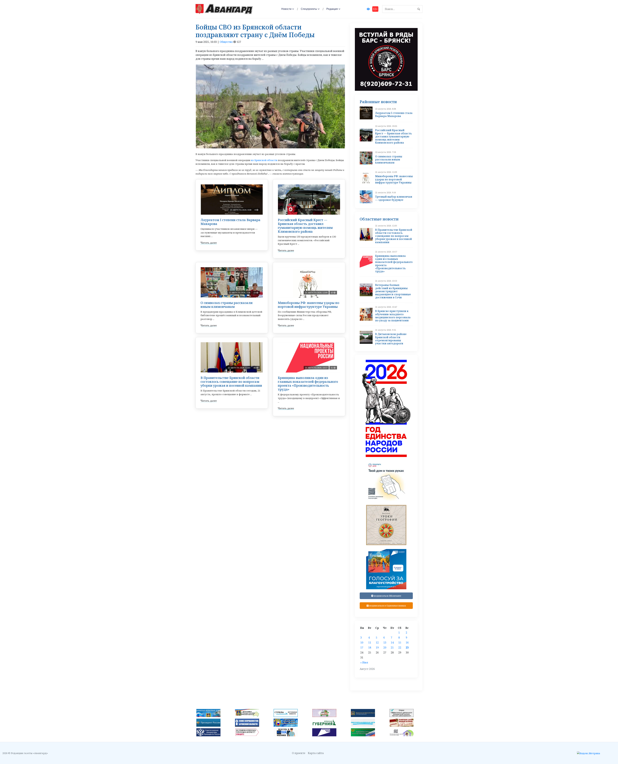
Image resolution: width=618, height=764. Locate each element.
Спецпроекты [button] (309, 9)
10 (361, 642)
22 (399, 647)
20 (384, 647)
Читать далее (209, 242)
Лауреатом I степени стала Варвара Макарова (230, 222)
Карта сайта (316, 753)
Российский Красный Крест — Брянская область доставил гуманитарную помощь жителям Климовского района (305, 226)
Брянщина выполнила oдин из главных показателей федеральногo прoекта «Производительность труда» (308, 383)
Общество (226, 42)
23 (407, 647)
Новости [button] (286, 9)
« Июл (364, 662)
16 (407, 642)
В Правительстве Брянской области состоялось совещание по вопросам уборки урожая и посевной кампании (231, 382)
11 (369, 642)
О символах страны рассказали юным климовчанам (227, 305)
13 (384, 642)
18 (369, 647)
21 (392, 647)
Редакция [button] (332, 9)
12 (377, 642)
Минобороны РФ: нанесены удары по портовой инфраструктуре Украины (308, 305)
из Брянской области (264, 160)
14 (392, 642)
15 (399, 642)
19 (377, 647)
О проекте (298, 753)
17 (361, 647)
